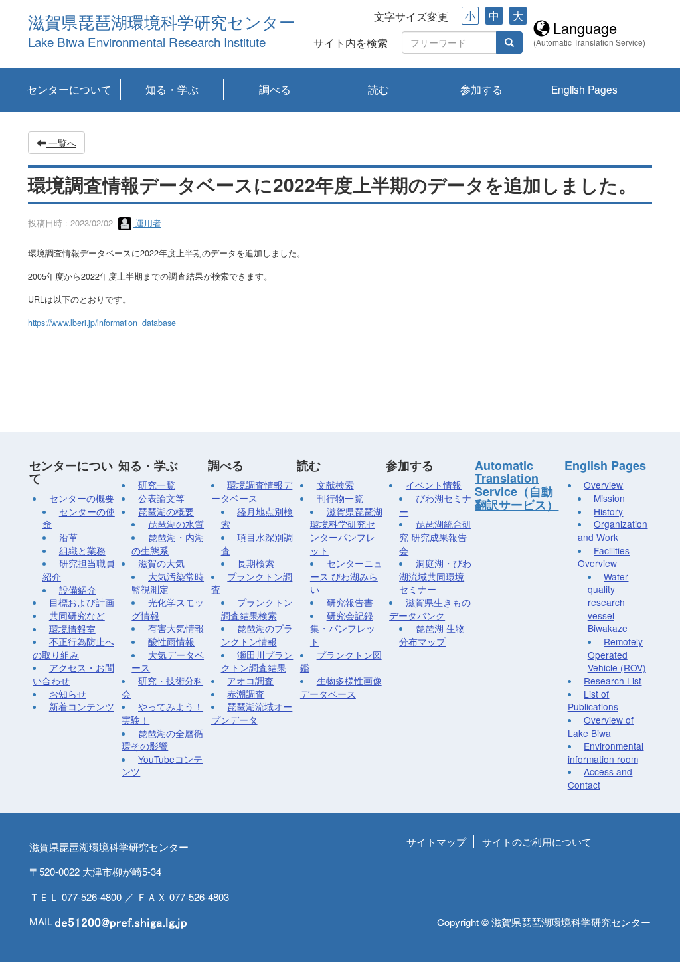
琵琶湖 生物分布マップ (432, 634)
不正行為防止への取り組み (73, 648)
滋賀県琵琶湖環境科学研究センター (162, 23)
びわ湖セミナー (435, 504)
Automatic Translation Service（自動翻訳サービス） (516, 485)
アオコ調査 (250, 680)
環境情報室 (72, 628)
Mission (609, 498)
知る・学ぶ (172, 89)
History (608, 511)
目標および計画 (81, 602)
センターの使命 (78, 518)
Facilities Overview (604, 557)
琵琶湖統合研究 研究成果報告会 (435, 536)
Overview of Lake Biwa (601, 726)
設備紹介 (77, 589)
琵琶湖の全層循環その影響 (162, 739)
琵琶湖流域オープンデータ (252, 713)
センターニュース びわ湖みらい (346, 576)
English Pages (584, 89)
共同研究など (77, 615)
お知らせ (67, 693)
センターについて (69, 89)
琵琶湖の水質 (176, 523)
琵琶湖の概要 (166, 511)
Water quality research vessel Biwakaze (608, 602)
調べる (275, 89)
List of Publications (593, 700)
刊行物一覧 (340, 498)
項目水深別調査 (257, 543)
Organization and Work (613, 530)
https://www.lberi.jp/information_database (102, 323)
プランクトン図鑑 (341, 661)
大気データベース (167, 661)
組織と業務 (82, 550)
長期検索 (255, 563)
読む (378, 89)
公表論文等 (161, 498)
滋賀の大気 (161, 563)
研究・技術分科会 (162, 687)
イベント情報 (434, 484)
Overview (603, 484)
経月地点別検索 (257, 518)
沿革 (68, 537)
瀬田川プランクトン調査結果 (257, 661)
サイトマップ (436, 841)
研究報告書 (350, 602)
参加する (481, 89)
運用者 (147, 222)
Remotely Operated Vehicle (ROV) (617, 654)
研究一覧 (156, 484)
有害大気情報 (176, 628)
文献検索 (335, 484)
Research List (612, 680)
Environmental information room (606, 752)
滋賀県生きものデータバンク (430, 609)
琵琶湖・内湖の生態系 (167, 543)
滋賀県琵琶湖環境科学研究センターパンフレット (346, 531)
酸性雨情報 (171, 641)
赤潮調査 (245, 693)
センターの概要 (81, 498)
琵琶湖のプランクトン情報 (257, 634)
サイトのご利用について (537, 841)
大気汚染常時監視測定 (167, 583)
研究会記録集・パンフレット (342, 628)
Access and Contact (600, 778)
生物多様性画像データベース (341, 687)
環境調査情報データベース (252, 491)
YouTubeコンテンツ (162, 765)
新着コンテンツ (81, 706)
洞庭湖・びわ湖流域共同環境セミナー (435, 576)
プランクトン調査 (252, 583)
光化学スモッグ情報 (167, 609)
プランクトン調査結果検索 (257, 609)
